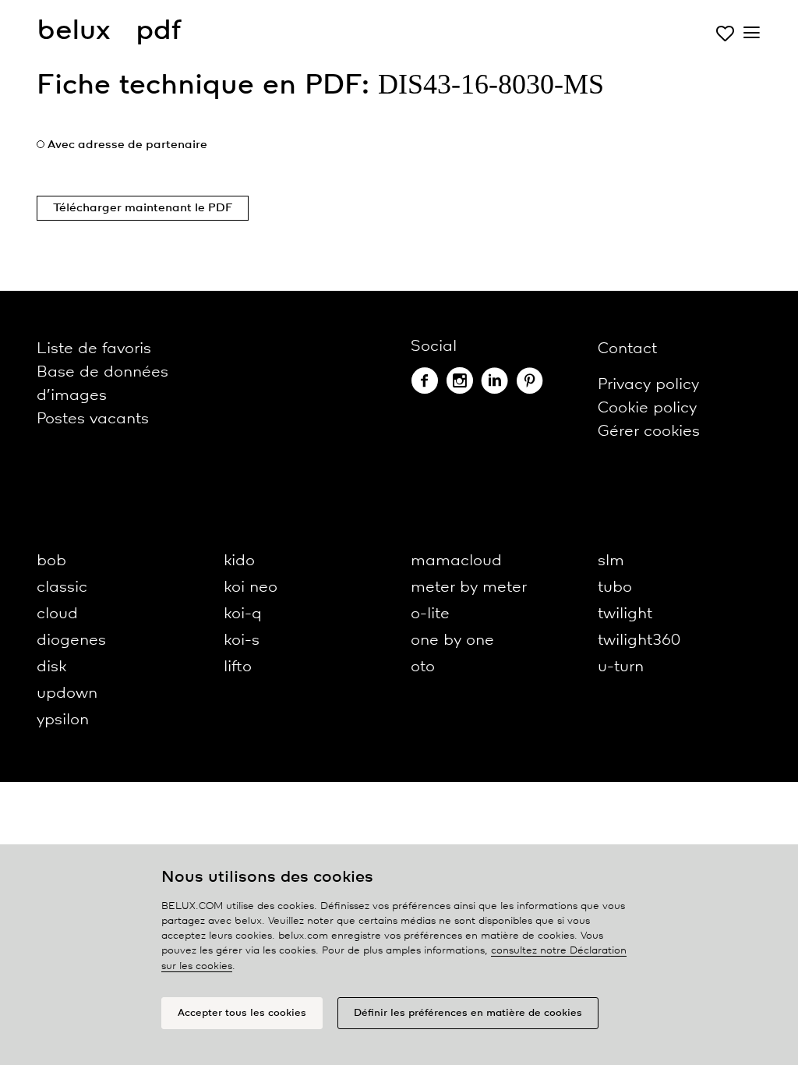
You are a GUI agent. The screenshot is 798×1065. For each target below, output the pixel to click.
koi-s (242, 640)
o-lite (430, 614)
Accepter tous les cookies (242, 1013)
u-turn (621, 667)
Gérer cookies (649, 431)
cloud (57, 614)
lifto (238, 667)
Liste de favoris (94, 348)
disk (51, 667)
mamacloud (456, 561)
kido (239, 561)
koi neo (250, 587)
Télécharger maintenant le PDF (142, 208)
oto (423, 667)
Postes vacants (93, 419)
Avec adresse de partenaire (127, 145)
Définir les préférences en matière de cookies (468, 1013)
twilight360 (639, 640)
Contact (627, 348)
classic (62, 587)
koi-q (243, 614)
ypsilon (63, 720)
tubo (615, 587)
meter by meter (469, 587)
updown (67, 693)
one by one (452, 640)
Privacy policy (648, 384)
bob (51, 561)
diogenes (71, 640)
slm (611, 561)
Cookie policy (647, 408)
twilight (625, 614)
